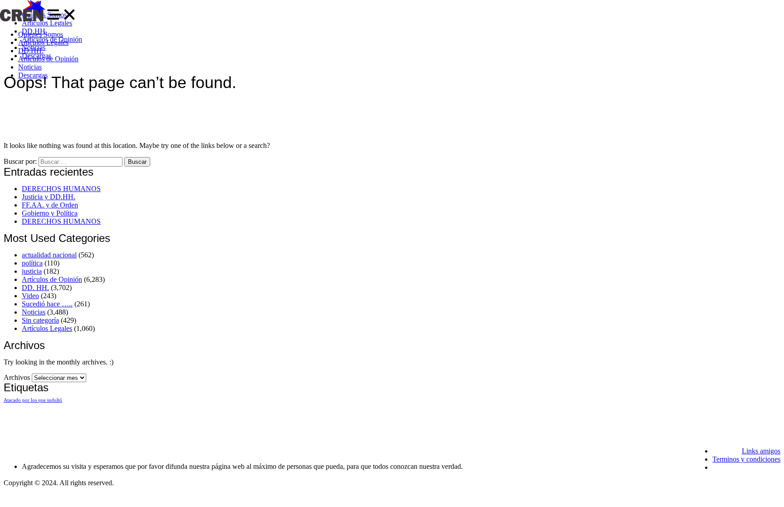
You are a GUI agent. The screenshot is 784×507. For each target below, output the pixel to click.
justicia (32, 271)
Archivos (17, 377)
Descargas (33, 75)
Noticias (30, 67)
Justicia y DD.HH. (48, 197)
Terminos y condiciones (746, 459)
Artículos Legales (43, 42)
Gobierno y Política (50, 213)
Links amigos (761, 451)
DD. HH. (35, 287)
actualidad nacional (49, 255)
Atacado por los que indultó (33, 400)
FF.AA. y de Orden (50, 205)
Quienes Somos (40, 34)
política (32, 263)
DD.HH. (31, 50)
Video (30, 296)
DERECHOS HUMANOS (61, 188)
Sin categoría (40, 320)
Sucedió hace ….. (47, 304)
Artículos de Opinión (48, 59)
